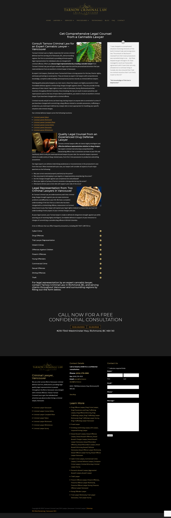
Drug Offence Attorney (83, 413)
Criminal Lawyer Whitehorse (43, 130)
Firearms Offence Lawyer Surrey (81, 485)
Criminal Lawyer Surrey (41, 428)
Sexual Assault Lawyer (78, 434)
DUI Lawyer (94, 428)
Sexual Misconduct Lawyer (86, 445)
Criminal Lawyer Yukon (41, 117)
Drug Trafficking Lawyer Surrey (89, 418)
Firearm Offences (93, 480)
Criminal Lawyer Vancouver (43, 127)
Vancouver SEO (51, 511)
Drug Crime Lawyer (91, 407)
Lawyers (56, 20)
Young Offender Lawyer (78, 491)
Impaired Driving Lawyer (79, 430)
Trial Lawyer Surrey (85, 498)
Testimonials (97, 20)
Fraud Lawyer (75, 424)
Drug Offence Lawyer (78, 407)
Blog (107, 20)
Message (111, 401)
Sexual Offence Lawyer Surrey (80, 453)
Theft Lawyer (75, 476)
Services (68, 20)
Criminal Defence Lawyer (84, 461)
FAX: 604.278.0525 (94, 327)
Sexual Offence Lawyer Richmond (90, 450)
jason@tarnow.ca (80, 379)
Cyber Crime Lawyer (77, 459)
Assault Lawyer (87, 473)
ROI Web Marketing (38, 511)
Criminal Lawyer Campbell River (44, 122)
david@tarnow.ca (75, 382)
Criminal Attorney (87, 464)
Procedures (82, 20)
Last (124, 379)
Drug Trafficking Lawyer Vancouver (82, 421)
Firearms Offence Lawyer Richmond (83, 483)
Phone (110, 392)
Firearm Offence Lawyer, (79, 480)
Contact (121, 20)
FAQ (113, 20)
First (108, 379)
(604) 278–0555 (82, 373)
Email (109, 383)
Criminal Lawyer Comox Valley (44, 125)
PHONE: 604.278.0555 (78, 327)
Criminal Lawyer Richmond (43, 120)
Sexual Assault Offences (84, 436)
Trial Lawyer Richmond (78, 495)
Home (48, 20)
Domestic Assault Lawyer (79, 470)
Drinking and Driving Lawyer (80, 428)
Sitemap (90, 508)
